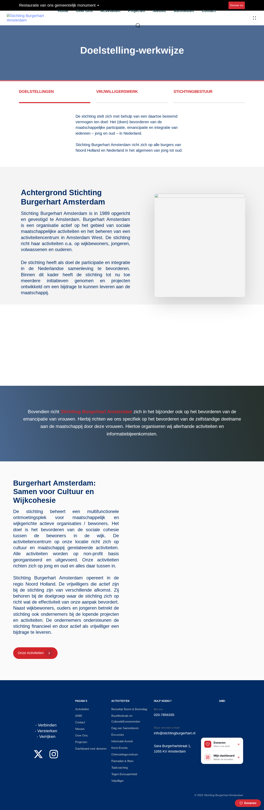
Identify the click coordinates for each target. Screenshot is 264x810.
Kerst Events (119, 747)
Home (63, 11)
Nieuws (159, 11)
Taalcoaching (119, 767)
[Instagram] (54, 754)
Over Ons (84, 11)
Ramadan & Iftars (122, 761)
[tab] (54, 96)
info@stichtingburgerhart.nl (174, 733)
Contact (209, 11)
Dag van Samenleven (125, 728)
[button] (136, 25)
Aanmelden (184, 11)
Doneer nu (236, 5)
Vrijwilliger (117, 780)
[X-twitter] (38, 754)
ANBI (78, 715)
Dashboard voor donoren (90, 748)
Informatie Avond (122, 741)
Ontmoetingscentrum (124, 754)
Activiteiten (110, 11)
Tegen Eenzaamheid (124, 774)
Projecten (136, 11)
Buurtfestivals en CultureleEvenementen (125, 718)
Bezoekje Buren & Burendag (129, 709)
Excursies (117, 734)
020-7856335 (164, 715)
